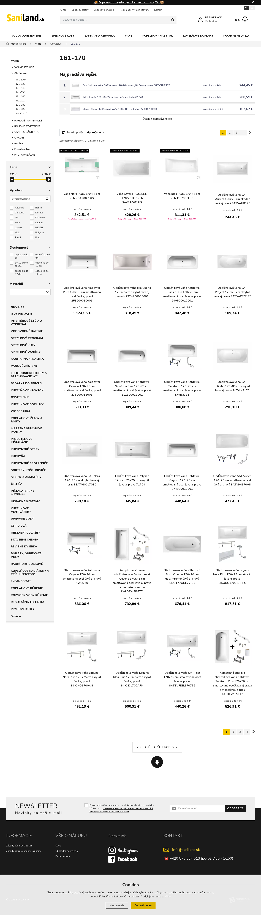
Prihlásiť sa (211, 21)
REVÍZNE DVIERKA (24, 547)
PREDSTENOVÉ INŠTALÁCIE (21, 440)
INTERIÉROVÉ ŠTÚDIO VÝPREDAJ (26, 322)
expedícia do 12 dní (21, 272)
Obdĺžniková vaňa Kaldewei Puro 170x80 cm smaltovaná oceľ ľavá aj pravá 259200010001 (82, 294)
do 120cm (21, 79)
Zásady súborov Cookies (19, 845)
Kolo (17, 222)
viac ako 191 (22, 113)
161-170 (20, 100)
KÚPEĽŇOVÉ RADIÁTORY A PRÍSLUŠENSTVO (30, 572)
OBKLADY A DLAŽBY (25, 533)
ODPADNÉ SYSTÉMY (25, 501)
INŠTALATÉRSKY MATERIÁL (22, 492)
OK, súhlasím (143, 905)
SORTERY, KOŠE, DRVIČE (28, 470)
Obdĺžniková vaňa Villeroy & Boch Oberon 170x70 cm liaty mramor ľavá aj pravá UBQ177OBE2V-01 (182, 576)
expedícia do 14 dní (42, 272)
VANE (128, 35)
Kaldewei (40, 217)
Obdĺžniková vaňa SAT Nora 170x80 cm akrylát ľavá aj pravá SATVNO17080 (82, 480)
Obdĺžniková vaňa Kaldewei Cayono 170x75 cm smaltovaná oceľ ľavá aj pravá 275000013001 (81, 388)
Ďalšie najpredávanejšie (157, 119)
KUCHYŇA (18, 456)
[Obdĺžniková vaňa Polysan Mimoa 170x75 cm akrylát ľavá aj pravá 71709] (132, 449)
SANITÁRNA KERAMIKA (100, 35)
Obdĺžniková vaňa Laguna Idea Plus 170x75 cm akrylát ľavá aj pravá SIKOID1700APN (132, 679)
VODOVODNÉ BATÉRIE (26, 35)
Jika (16, 217)
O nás (63, 10)
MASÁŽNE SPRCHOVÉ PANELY (26, 430)
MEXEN (39, 227)
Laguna (39, 222)
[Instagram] (123, 850)
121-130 (20, 84)
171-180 (20, 105)
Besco (38, 207)
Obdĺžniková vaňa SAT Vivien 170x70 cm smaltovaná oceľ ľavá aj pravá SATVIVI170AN (232, 480)
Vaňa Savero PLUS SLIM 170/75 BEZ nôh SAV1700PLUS (132, 198)
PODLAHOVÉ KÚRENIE (27, 588)
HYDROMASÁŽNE (24, 154)
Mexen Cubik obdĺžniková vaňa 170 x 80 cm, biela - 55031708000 (120, 109)
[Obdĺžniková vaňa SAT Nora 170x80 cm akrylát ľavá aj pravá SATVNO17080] (81, 449)
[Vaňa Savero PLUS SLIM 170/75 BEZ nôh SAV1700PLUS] (132, 167)
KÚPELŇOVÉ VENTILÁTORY (21, 510)
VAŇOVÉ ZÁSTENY (24, 366)
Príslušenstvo (22, 149)
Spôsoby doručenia (104, 10)
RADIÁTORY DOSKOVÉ (27, 564)
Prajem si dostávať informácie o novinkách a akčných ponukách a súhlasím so (121, 808)
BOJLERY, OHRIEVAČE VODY (26, 555)
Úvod (58, 845)
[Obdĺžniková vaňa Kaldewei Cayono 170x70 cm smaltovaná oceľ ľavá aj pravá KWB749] (81, 543)
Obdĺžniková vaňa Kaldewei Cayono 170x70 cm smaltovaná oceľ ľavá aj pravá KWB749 (81, 576)
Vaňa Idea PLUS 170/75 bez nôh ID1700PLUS (182, 196)
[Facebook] (123, 859)
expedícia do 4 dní (22, 256)
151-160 (20, 96)
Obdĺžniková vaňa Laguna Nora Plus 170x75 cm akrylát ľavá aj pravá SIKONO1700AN (82, 679)
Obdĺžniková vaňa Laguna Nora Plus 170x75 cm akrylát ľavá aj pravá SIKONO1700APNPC (232, 576)
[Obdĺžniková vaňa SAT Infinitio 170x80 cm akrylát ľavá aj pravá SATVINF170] (232, 355)
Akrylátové (20, 73)
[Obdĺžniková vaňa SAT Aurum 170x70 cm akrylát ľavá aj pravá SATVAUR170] (232, 168)
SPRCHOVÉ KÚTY (62, 35)
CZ (252, 7)
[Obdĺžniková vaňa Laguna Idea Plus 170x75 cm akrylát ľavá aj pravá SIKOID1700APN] (132, 646)
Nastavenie (117, 905)
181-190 (20, 109)
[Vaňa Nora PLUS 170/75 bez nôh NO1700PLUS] (81, 167)
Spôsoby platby (80, 10)
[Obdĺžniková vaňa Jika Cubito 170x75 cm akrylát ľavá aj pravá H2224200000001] (132, 261)
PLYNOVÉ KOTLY (23, 609)
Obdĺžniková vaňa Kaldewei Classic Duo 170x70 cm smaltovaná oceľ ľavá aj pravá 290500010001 (182, 294)
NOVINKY (17, 307)
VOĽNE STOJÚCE (24, 67)
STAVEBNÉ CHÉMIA (24, 540)
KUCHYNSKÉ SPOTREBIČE (29, 463)
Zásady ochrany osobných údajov (23, 851)
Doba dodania (62, 856)
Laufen (18, 227)
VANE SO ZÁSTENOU (26, 132)
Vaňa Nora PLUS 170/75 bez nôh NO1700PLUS (82, 196)
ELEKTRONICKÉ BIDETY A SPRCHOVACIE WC (29, 374)
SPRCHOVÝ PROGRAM (27, 338)
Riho (37, 237)
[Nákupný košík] (245, 19)
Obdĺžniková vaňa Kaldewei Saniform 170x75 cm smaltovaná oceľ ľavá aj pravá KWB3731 (182, 388)
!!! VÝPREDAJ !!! (21, 314)
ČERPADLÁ (18, 526)
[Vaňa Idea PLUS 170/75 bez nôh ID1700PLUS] (182, 167)
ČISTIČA (16, 484)
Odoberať (235, 808)
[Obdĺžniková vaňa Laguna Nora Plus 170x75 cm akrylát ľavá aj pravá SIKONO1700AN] (81, 646)
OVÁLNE (19, 137)
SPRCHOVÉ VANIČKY (26, 352)
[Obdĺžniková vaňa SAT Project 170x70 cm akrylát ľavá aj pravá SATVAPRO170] (232, 261)
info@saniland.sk (186, 850)
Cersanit (19, 212)
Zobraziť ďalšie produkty (157, 747)
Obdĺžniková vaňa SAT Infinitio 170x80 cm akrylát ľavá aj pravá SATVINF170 (232, 386)
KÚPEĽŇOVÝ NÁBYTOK (157, 35)
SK (246, 7)
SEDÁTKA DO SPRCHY (26, 383)
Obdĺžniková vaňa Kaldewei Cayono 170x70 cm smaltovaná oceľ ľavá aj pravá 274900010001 (182, 482)
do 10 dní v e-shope (22, 264)
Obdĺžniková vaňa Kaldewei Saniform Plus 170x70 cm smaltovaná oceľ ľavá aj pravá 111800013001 (132, 388)
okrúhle (18, 143)
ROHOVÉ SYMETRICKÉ (27, 126)
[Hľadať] (172, 20)
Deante (39, 212)
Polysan (39, 232)
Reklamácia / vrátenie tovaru (134, 10)
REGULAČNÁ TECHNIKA (27, 602)
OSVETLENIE (20, 397)
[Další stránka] (250, 132)
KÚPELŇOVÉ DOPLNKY (198, 35)
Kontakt (158, 10)
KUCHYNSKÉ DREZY (236, 35)
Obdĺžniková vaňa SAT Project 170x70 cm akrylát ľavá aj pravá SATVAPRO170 (232, 292)
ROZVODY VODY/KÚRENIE (29, 595)
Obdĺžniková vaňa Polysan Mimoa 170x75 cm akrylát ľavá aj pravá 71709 (132, 480)
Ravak (18, 237)
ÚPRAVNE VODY (22, 519)
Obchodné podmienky (66, 851)
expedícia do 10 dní (42, 264)
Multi (17, 232)
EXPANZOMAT (21, 581)
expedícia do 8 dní (43, 256)
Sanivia (16, 616)
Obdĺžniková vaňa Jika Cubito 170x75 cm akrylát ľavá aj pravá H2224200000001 (132, 292)
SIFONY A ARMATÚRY (26, 477)
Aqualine (19, 207)
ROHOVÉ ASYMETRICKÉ (28, 120)
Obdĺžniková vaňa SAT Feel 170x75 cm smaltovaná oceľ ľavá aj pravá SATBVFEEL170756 (182, 679)
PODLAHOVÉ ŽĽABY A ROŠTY (26, 419)
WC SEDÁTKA (20, 411)
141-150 (20, 92)
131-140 (20, 88)
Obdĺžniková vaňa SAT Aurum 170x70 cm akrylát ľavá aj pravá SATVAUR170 (126, 85)
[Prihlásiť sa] (200, 19)
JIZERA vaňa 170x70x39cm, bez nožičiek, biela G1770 (113, 97)
